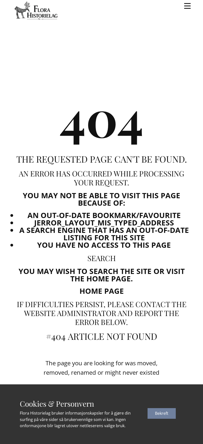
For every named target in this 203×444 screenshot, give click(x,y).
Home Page (101, 291)
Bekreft (161, 413)
